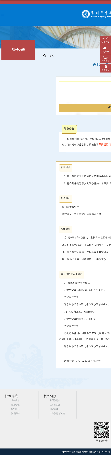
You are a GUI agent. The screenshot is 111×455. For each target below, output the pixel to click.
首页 (51, 55)
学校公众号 (102, 441)
